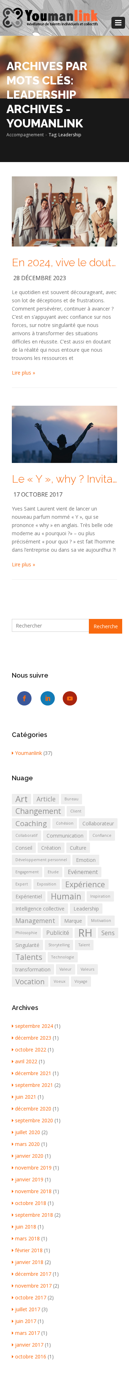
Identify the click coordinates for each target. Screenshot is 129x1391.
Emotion (86, 859)
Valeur (65, 969)
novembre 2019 (33, 1167)
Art (21, 799)
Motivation (101, 920)
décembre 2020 (33, 1108)
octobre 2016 (30, 1356)
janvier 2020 (29, 1155)
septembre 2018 (34, 1214)
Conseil (23, 847)
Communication (65, 835)
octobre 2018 (30, 1203)
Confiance (101, 835)
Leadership (86, 908)
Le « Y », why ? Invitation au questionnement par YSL (64, 479)
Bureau (71, 798)
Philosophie (26, 932)
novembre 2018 (33, 1191)
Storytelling (59, 944)
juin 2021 (25, 1096)
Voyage (81, 981)
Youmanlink (28, 753)
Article (46, 799)
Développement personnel (41, 859)
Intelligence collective (39, 908)
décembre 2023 (33, 1037)
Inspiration (100, 896)
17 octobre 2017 (37, 494)
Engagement (27, 871)
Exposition (46, 884)
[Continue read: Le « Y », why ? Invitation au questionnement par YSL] (64, 433)
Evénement (83, 872)
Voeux (60, 981)
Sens (108, 932)
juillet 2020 (27, 1132)
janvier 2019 (29, 1179)
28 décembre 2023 (39, 278)
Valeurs (87, 969)
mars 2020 (27, 1144)
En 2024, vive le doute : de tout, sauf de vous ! (64, 262)
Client (75, 811)
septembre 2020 (34, 1120)
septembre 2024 (34, 1025)
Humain (66, 896)
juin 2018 (25, 1226)
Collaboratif (26, 835)
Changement (38, 811)
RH (85, 933)
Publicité (57, 933)
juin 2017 (25, 1321)
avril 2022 (26, 1061)
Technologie (62, 957)
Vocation (30, 981)
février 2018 (29, 1250)
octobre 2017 (30, 1297)
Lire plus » (23, 372)
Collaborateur (98, 823)
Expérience (85, 884)
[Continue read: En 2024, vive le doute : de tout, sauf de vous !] (64, 211)
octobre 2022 (30, 1049)
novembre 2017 (33, 1285)
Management (35, 920)
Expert (21, 884)
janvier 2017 (29, 1344)
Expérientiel (28, 896)
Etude (53, 871)
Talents (28, 957)
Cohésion (64, 823)
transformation (33, 969)
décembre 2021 (33, 1073)
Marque (73, 920)
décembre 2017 (33, 1273)
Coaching (31, 823)
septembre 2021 (34, 1085)
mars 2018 (27, 1238)
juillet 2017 (27, 1309)
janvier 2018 (29, 1262)
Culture (78, 847)
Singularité (27, 945)
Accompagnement (25, 135)
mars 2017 (27, 1332)
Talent (84, 944)
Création (51, 847)
